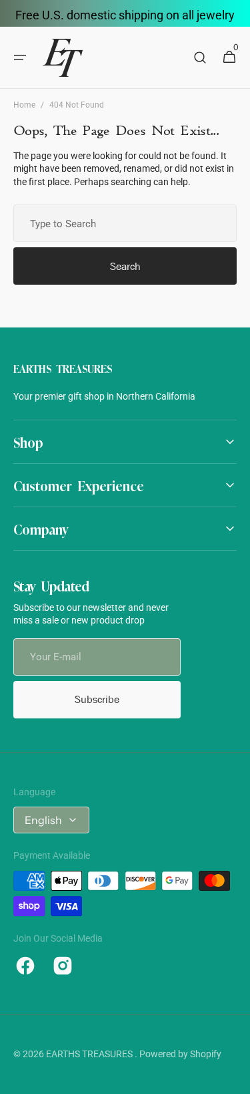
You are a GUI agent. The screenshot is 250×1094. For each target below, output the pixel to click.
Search (125, 266)
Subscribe (97, 699)
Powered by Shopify (180, 1054)
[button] (20, 57)
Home (24, 105)
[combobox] (125, 223)
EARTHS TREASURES (90, 1054)
